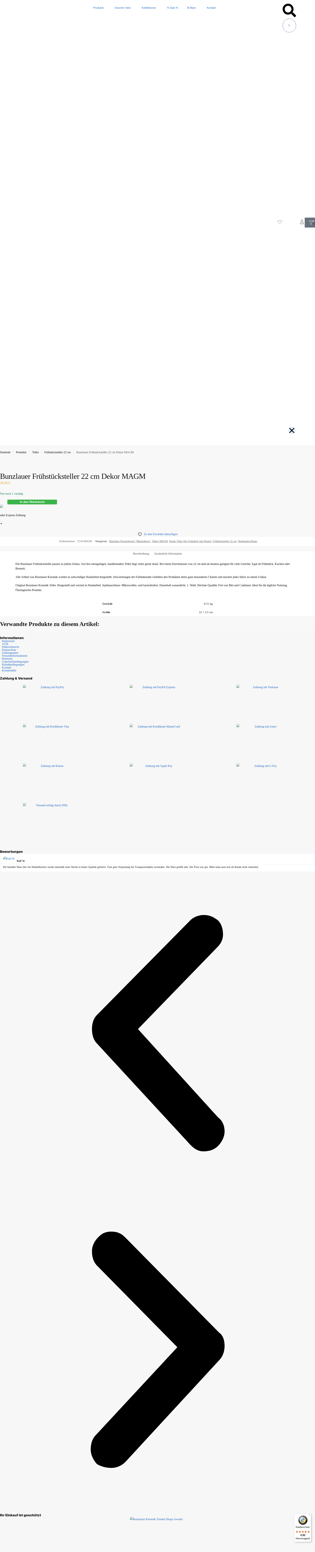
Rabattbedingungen (13, 664)
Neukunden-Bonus (247, 541)
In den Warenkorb (32, 502)
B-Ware (191, 7)
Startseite (5, 452)
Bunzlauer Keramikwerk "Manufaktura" (130, 541)
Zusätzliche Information (168, 553)
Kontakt (211, 7)
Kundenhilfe (9, 670)
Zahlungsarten (10, 652)
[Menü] (309, 1516)
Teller (35, 452)
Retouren (7, 658)
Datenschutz (9, 649)
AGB (5, 644)
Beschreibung (141, 553)
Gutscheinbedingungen (15, 661)
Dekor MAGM (160, 541)
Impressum (8, 641)
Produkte (98, 7)
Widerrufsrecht (10, 646)
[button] (289, 11)
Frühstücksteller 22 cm (57, 452)
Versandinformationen (14, 655)
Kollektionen (149, 7)
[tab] (141, 553)
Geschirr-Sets (123, 7)
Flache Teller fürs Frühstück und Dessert (190, 541)
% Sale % (172, 7)
